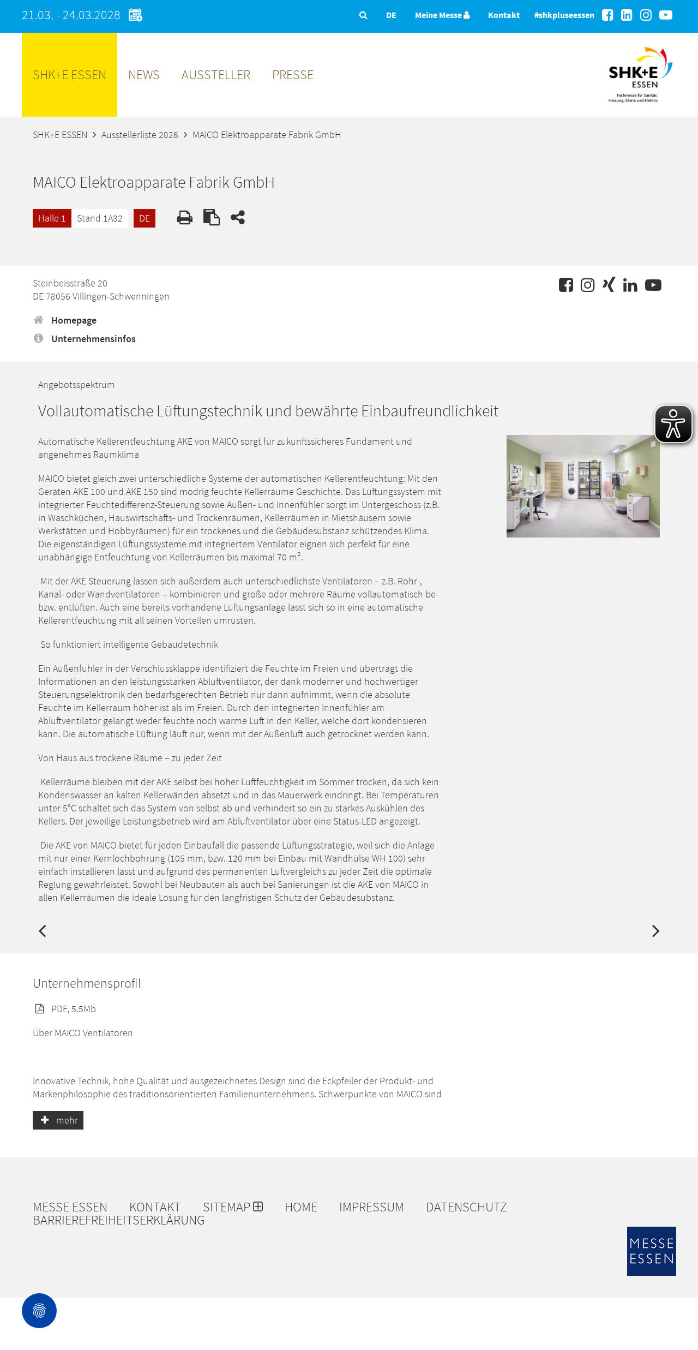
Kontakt (504, 14)
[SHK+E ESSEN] (640, 106)
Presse (293, 74)
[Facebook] (607, 15)
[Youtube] (665, 15)
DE (144, 218)
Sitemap (228, 1207)
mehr (66, 1120)
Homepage (73, 320)
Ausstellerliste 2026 (139, 134)
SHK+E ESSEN (69, 74)
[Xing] (609, 284)
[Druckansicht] (184, 217)
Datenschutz (466, 1207)
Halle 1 (52, 218)
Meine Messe (439, 14)
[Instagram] (646, 15)
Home (301, 1207)
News (144, 74)
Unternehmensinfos (92, 338)
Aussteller (216, 74)
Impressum (371, 1207)
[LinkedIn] (627, 15)
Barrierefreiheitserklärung (119, 1220)
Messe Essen (70, 1207)
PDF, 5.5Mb (72, 1008)
